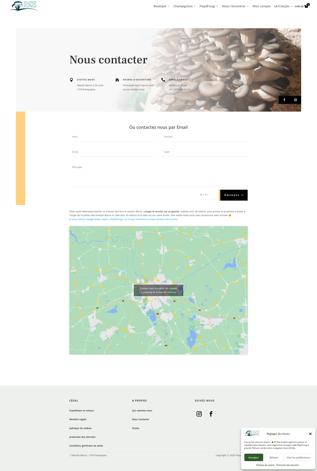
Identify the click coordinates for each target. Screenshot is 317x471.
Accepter (253, 457)
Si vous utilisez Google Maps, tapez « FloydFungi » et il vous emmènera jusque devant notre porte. (123, 219)
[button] (310, 434)
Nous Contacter (140, 419)
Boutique (160, 6)
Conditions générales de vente (86, 445)
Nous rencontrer (234, 6)
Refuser (274, 457)
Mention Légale (77, 419)
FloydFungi (207, 6)
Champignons (183, 6)
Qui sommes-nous (142, 410)
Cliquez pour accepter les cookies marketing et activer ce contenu (158, 290)
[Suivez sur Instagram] (295, 100)
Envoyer (232, 195)
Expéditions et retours (81, 410)
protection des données (82, 436)
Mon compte (262, 6)
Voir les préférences (298, 457)
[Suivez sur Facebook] (284, 100)
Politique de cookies (265, 464)
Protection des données (287, 464)
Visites (135, 428)
